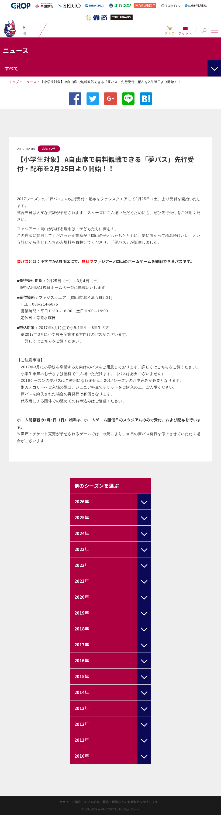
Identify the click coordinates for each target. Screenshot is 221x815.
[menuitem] (170, 30)
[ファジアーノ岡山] (9, 29)
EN (24, 33)
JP (24, 27)
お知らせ (49, 148)
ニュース (29, 82)
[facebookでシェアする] (75, 98)
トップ (14, 82)
